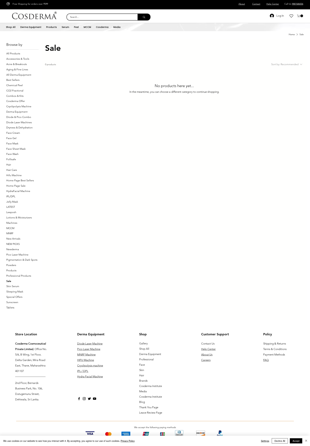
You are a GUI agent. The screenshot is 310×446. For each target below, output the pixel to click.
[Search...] (144, 17)
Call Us (293, 3)
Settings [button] (265, 440)
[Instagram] (84, 399)
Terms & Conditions (275, 349)
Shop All (144, 348)
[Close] (306, 440)
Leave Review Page (150, 412)
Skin (141, 370)
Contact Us (208, 343)
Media (143, 391)
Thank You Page (148, 407)
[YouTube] (95, 399)
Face (142, 364)
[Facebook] (79, 399)
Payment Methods (274, 354)
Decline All (279, 440)
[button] (300, 16)
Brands (143, 380)
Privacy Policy (128, 440)
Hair (141, 375)
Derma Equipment (150, 354)
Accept (296, 440)
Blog (142, 402)
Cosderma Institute (150, 386)
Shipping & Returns (274, 343)
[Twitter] (89, 399)
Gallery (143, 343)
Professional (146, 359)
